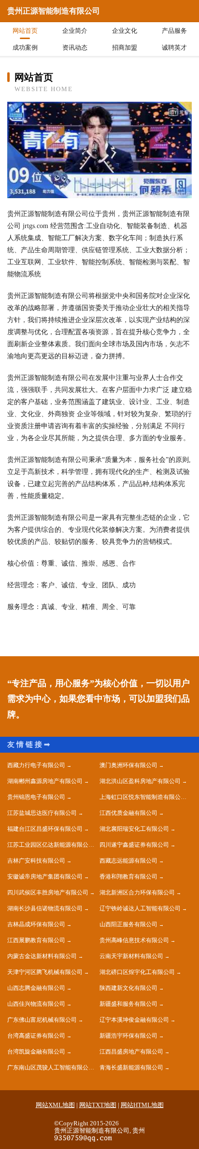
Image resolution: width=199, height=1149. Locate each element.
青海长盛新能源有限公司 (131, 1067)
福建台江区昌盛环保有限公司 (45, 828)
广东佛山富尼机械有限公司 (42, 1019)
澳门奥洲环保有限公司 (128, 765)
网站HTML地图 (142, 1104)
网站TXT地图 (97, 1104)
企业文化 (124, 30)
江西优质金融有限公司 (128, 813)
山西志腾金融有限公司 (36, 988)
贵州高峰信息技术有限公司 (134, 940)
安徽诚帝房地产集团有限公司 (45, 876)
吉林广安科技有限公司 (36, 860)
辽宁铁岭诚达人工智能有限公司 (140, 908)
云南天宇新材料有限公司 (131, 956)
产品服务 (174, 30)
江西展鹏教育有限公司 (36, 940)
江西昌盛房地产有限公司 (131, 1051)
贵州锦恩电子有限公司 (36, 797)
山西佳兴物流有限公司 (36, 1003)
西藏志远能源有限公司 (128, 860)
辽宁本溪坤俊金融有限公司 (134, 1019)
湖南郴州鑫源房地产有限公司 (45, 781)
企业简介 (74, 30)
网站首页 (25, 30)
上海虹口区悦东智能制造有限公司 (143, 797)
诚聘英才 (174, 47)
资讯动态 (74, 47)
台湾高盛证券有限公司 (36, 1035)
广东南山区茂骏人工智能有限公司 (50, 1067)
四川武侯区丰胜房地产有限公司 (47, 892)
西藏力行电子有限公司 (36, 765)
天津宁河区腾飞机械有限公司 (45, 972)
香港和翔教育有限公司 (128, 876)
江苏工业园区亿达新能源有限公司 (50, 844)
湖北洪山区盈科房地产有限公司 (140, 781)
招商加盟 (124, 47)
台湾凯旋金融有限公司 (36, 1051)
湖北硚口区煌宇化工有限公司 (137, 972)
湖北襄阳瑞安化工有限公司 (134, 828)
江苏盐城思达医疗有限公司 (42, 813)
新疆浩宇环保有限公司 (128, 1035)
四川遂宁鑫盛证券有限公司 (134, 844)
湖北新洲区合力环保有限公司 (137, 892)
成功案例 (25, 47)
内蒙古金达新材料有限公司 (42, 956)
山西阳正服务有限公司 (128, 924)
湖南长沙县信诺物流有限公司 (45, 908)
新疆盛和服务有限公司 (128, 1003)
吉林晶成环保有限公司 (36, 924)
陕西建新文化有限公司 (128, 988)
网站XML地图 (55, 1104)
